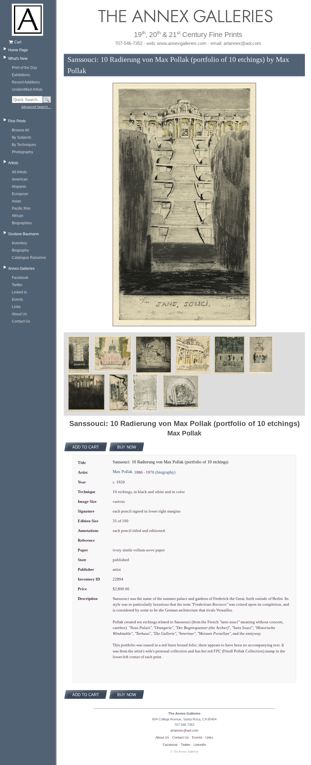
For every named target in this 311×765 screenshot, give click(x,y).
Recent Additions (26, 82)
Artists (13, 163)
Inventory (19, 243)
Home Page (18, 50)
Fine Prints (17, 121)
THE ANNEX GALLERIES (184, 16)
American (20, 179)
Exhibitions (21, 75)
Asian (16, 201)
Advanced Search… (36, 107)
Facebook (20, 278)
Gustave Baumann (23, 234)
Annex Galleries (21, 268)
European (20, 194)
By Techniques (24, 145)
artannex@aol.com (184, 730)
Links (16, 307)
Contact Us (21, 321)
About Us (19, 314)
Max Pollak (122, 471)
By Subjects (21, 137)
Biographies (22, 223)
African (17, 216)
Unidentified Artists (27, 89)
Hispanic (19, 186)
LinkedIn (199, 744)
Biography (20, 250)
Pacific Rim (21, 208)
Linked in (19, 292)
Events (17, 299)
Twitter (17, 285)
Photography (22, 152)
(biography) (165, 472)
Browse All (20, 130)
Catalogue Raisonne (29, 258)
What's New (18, 58)
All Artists (19, 172)
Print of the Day (24, 68)
